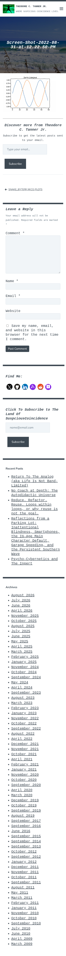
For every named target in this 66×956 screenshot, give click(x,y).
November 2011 (25, 872)
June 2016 (20, 831)
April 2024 (21, 688)
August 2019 (22, 816)
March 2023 (21, 703)
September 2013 (26, 846)
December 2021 (25, 744)
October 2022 (24, 723)
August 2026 (22, 595)
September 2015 (26, 836)
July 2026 (20, 600)
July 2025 (20, 631)
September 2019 (26, 811)
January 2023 (24, 713)
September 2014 (26, 841)
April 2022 (21, 739)
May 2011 (19, 893)
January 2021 (24, 770)
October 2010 (24, 918)
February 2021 (25, 764)
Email (13, 296)
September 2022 (26, 729)
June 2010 (20, 934)
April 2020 (21, 790)
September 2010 (26, 923)
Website (13, 311)
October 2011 (24, 877)
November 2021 (25, 749)
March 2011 (21, 898)
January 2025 (24, 662)
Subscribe (15, 163)
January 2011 (24, 908)
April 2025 (21, 647)
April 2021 (21, 759)
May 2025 (19, 641)
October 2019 (24, 805)
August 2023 (22, 698)
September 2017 (26, 821)
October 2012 (24, 852)
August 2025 (22, 626)
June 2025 (20, 636)
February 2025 (25, 657)
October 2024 (24, 672)
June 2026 (20, 606)
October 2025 (24, 621)
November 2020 (25, 775)
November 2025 (25, 616)
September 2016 (26, 826)
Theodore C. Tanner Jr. (31, 6)
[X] (9, 387)
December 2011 (25, 867)
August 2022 (22, 734)
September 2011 (26, 882)
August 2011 (22, 887)
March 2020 (21, 795)
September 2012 (26, 857)
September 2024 (26, 677)
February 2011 (25, 903)
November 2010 (25, 913)
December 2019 (25, 800)
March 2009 (21, 944)
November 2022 (25, 718)
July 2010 (20, 928)
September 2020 (26, 785)
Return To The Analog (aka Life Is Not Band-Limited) (34, 481)
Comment (15, 233)
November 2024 (25, 667)
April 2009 (21, 939)
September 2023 (26, 693)
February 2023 (25, 708)
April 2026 (21, 611)
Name (12, 281)
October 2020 (24, 780)
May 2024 (19, 682)
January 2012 (24, 862)
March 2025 (21, 652)
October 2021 (24, 754)
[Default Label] (17, 387)
